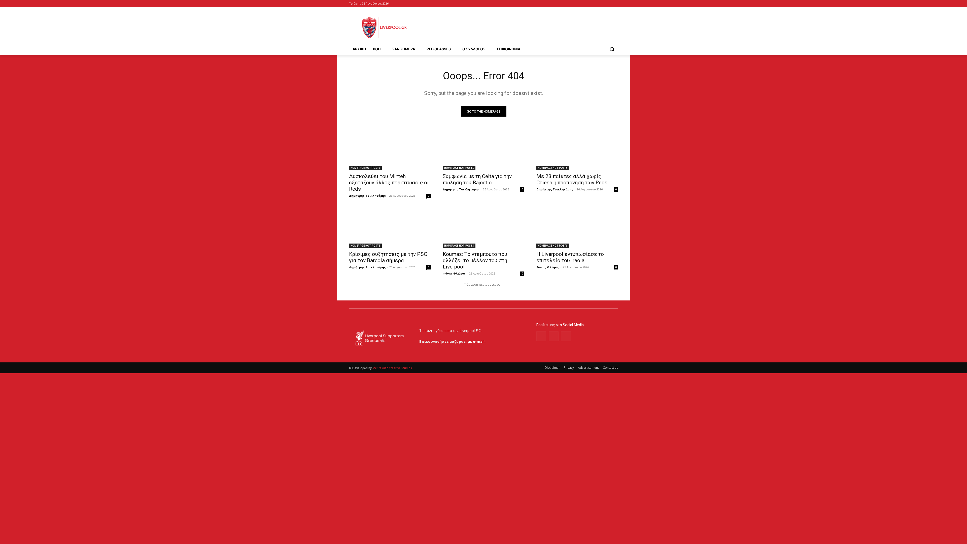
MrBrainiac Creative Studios (392, 368)
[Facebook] (608, 4)
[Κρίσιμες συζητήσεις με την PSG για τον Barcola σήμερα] (390, 227)
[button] (612, 49)
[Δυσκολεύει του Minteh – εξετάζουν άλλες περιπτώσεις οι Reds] (390, 149)
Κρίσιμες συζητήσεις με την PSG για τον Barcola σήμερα (388, 257)
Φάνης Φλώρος (454, 273)
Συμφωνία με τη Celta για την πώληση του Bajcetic (477, 179)
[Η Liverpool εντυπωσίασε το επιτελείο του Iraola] (577, 227)
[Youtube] (615, 4)
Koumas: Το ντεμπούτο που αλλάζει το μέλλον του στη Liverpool (475, 260)
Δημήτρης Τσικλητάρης (367, 195)
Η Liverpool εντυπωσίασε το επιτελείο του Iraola (570, 257)
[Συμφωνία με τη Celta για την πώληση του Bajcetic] (483, 149)
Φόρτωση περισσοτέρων (482, 284)
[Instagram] (554, 336)
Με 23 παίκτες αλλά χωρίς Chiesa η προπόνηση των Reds (571, 179)
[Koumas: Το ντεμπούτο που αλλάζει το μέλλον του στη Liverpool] (483, 227)
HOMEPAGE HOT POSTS (365, 167)
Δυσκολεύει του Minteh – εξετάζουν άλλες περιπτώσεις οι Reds (389, 182)
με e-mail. (477, 341)
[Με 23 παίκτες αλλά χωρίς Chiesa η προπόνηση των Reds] (577, 149)
